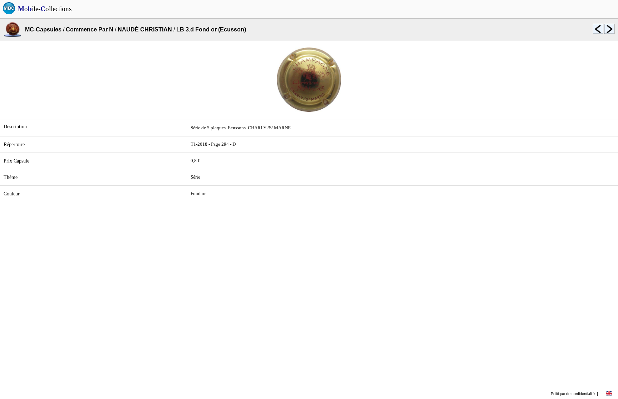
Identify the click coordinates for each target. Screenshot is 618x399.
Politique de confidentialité (573, 393)
